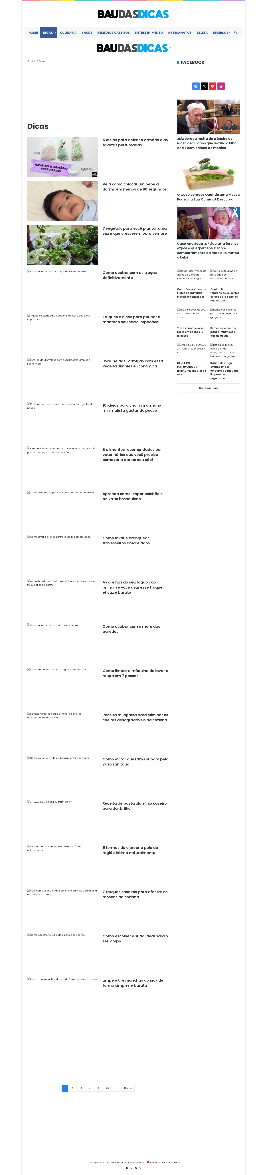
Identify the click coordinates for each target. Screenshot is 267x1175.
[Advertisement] (98, 92)
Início (32, 61)
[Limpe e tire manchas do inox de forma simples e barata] (62, 997)
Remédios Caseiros (113, 32)
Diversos (220, 32)
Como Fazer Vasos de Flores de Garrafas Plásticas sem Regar (191, 293)
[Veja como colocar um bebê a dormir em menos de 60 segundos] (62, 201)
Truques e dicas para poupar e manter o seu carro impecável (131, 319)
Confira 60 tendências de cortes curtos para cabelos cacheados (224, 294)
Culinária (68, 32)
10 (98, 1088)
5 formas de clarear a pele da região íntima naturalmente (130, 850)
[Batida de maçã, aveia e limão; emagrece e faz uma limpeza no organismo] (225, 351)
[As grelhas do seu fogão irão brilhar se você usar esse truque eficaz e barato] (62, 599)
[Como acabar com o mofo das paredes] (62, 643)
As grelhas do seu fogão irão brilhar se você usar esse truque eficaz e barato (133, 587)
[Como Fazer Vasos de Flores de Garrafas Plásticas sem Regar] (192, 277)
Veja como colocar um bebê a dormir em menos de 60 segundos (135, 187)
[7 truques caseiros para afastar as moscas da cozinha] (62, 909)
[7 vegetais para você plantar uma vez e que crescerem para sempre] (62, 245)
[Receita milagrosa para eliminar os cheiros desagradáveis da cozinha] (62, 732)
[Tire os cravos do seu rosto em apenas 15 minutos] (192, 316)
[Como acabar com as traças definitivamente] (62, 289)
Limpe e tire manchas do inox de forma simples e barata (133, 983)
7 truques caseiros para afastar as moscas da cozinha (135, 894)
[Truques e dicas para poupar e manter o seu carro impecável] (62, 334)
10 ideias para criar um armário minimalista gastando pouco (132, 408)
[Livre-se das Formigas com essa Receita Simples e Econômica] (62, 378)
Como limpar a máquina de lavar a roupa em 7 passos (135, 673)
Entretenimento (149, 32)
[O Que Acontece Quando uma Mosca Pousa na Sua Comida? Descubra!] (208, 173)
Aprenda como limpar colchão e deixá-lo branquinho (133, 496)
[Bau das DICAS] (133, 14)
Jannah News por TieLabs (164, 1162)
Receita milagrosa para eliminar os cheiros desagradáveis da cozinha (135, 717)
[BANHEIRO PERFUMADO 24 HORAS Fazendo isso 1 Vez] (192, 351)
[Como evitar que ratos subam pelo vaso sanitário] (62, 776)
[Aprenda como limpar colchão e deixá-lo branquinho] (62, 511)
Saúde (87, 32)
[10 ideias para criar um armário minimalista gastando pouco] (62, 422)
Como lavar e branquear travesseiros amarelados (126, 540)
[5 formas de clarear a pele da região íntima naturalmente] (62, 864)
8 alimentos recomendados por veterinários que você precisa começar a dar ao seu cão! (132, 454)
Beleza (202, 32)
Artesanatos (180, 32)
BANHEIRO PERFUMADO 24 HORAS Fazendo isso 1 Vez (191, 368)
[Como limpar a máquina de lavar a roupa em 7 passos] (62, 688)
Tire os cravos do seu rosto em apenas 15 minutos (191, 332)
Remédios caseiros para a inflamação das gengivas (223, 332)
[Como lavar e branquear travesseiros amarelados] (62, 555)
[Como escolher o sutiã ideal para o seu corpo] (62, 953)
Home (33, 32)
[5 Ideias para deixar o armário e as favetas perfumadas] (62, 157)
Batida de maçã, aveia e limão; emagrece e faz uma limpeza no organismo (224, 370)
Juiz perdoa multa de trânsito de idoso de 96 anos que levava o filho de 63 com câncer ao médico (206, 143)
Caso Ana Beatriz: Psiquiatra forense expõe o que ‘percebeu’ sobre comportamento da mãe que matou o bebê (208, 250)
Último (128, 1088)
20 (107, 1088)
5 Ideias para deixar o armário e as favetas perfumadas (135, 142)
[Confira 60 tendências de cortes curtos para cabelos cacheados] (225, 277)
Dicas (48, 32)
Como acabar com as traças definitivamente (130, 275)
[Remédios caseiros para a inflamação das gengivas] (225, 316)
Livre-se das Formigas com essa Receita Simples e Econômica (133, 364)
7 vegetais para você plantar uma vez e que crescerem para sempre (135, 231)
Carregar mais (208, 388)
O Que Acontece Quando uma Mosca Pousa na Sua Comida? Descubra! (208, 196)
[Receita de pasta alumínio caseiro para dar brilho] (62, 820)
